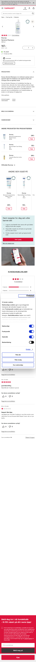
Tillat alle (18, 354)
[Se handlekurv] (33, 8)
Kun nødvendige (18, 365)
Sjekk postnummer (8, 63)
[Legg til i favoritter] (32, 22)
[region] (18, 27)
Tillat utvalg (18, 360)
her (21, 638)
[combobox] (18, 13)
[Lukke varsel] (34, 3)
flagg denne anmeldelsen (8, 374)
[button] (3, 27)
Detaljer (28, 349)
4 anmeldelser (15, 35)
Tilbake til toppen (30, 437)
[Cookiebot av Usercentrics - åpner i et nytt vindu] (26, 296)
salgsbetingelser (28, 638)
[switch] (31, 331)
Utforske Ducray (7, 165)
